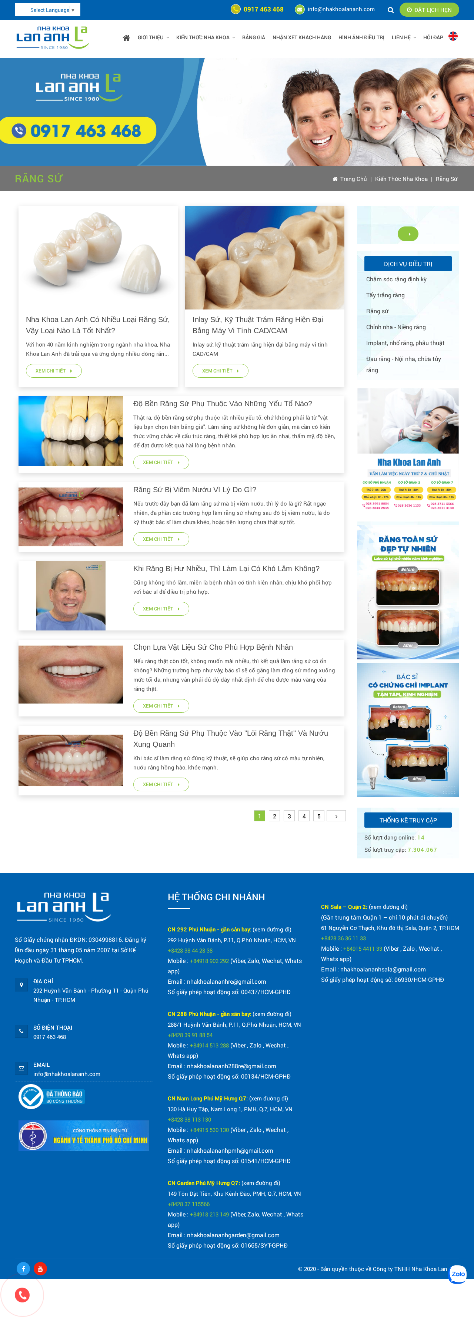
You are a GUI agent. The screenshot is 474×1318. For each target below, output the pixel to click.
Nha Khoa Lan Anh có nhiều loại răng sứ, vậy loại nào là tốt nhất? (98, 325)
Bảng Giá (253, 37)
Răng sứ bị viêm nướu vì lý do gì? (194, 490)
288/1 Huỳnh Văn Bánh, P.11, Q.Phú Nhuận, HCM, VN (234, 1024)
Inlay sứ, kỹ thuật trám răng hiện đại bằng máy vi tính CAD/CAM (258, 325)
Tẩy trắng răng (385, 295)
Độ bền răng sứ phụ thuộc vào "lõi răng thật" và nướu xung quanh (230, 738)
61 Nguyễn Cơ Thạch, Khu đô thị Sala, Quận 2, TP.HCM (390, 927)
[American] (453, 38)
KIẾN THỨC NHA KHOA (203, 37)
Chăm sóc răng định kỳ (396, 279)
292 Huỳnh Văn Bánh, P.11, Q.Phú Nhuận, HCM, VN (232, 940)
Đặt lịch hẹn (433, 9)
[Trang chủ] (126, 37)
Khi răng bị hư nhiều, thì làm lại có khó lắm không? (226, 568)
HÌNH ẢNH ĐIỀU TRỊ (361, 37)
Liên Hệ (401, 37)
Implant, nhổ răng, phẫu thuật (405, 343)
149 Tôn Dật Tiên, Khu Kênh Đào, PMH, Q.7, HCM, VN (234, 1193)
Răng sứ (446, 178)
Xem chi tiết (51, 370)
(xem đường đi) (272, 929)
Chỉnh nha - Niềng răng (396, 327)
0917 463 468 (264, 9)
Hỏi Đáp (433, 37)
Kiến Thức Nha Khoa (401, 178)
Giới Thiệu (151, 37)
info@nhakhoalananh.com (341, 9)
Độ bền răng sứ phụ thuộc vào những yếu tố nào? (222, 404)
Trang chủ (353, 178)
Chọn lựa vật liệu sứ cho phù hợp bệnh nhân (213, 647)
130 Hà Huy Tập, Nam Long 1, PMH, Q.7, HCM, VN (230, 1109)
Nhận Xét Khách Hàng (302, 37)
